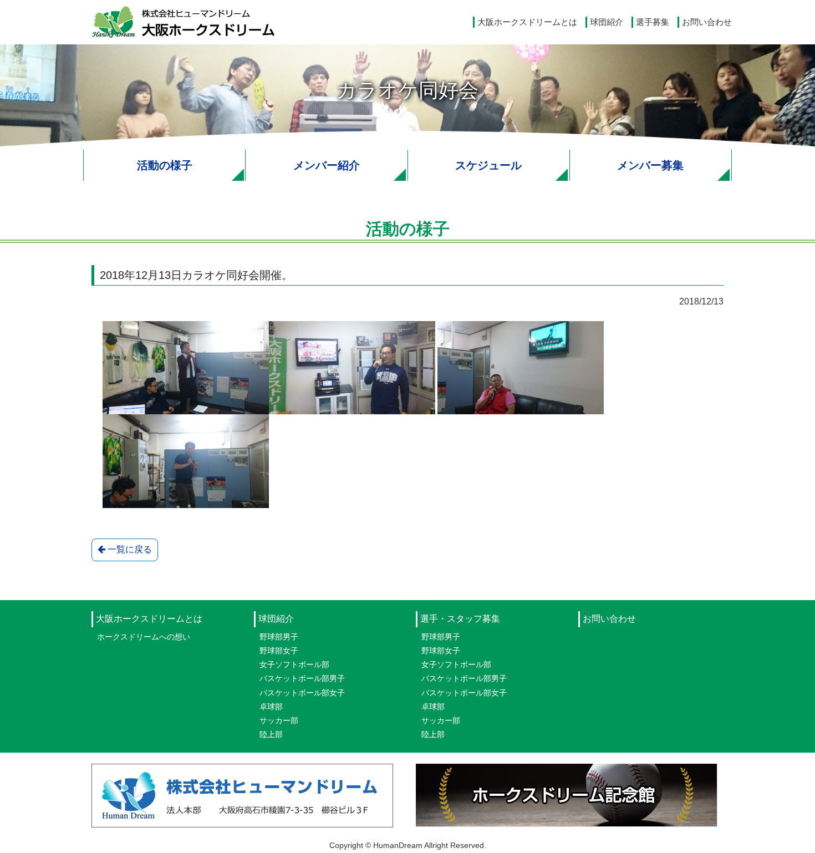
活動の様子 (164, 165)
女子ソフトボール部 (294, 664)
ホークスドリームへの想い (143, 636)
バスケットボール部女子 (302, 692)
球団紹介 (606, 22)
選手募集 (652, 22)
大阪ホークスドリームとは (527, 22)
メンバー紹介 (326, 165)
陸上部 (271, 734)
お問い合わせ (707, 22)
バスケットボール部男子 (302, 678)
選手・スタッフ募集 (460, 618)
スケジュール (488, 165)
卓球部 (271, 706)
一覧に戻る (128, 549)
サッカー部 (278, 720)
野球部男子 (278, 636)
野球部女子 (278, 650)
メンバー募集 (650, 165)
